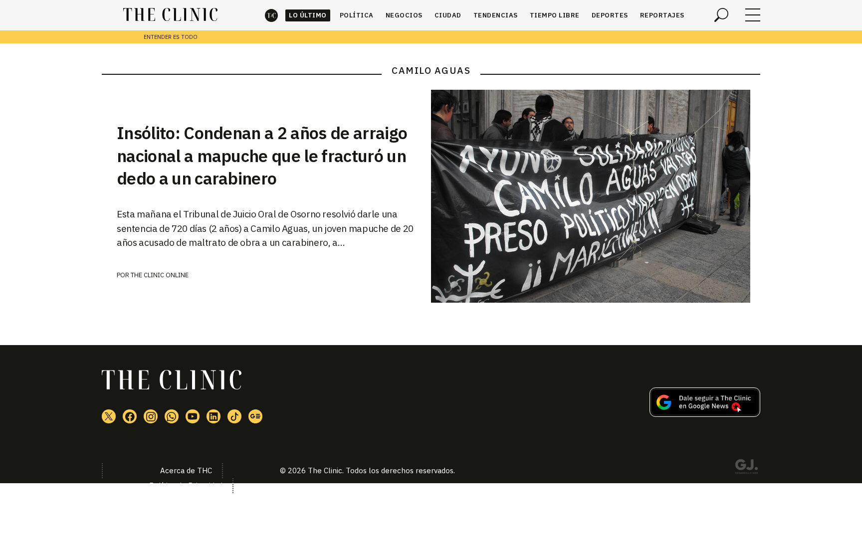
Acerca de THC (186, 470)
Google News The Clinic (255, 416)
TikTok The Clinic (234, 416)
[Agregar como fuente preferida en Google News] (704, 414)
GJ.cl (746, 468)
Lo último (308, 15)
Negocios (404, 15)
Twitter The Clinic (109, 416)
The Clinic (271, 15)
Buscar (721, 15)
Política (357, 15)
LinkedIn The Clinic (213, 416)
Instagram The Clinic (151, 416)
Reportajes (662, 15)
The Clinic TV (193, 416)
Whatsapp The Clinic (172, 416)
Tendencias (495, 15)
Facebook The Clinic (130, 416)
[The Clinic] (170, 14)
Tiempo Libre (555, 15)
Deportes (610, 15)
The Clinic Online (160, 275)
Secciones (752, 14)
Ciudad (447, 15)
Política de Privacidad (185, 485)
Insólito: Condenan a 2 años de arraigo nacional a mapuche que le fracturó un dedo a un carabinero (262, 155)
